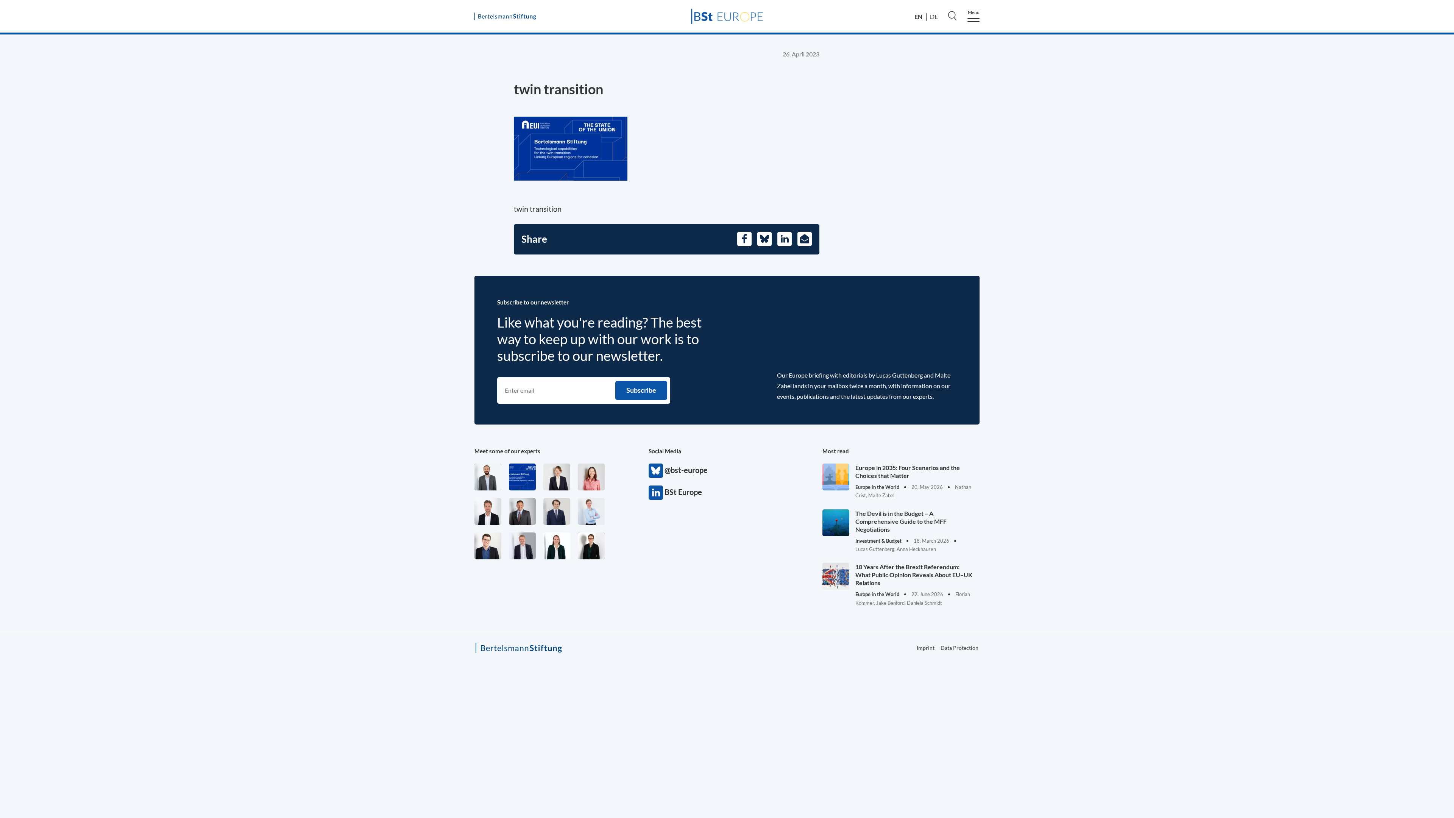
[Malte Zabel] (522, 545)
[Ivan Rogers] (522, 477)
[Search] (952, 15)
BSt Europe (656, 492)
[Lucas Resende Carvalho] (487, 511)
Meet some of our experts (507, 451)
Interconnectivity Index (1213, 252)
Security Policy (1184, 119)
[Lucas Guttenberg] (487, 477)
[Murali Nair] (522, 511)
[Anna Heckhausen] (591, 545)
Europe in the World (1193, 135)
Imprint (1162, 335)
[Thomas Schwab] (487, 545)
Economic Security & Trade (1203, 103)
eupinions (1176, 235)
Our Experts (1180, 204)
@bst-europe (656, 471)
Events (1171, 282)
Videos (1171, 298)
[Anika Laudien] (556, 477)
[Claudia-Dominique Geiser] (556, 545)
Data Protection (1246, 335)
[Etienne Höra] (556, 511)
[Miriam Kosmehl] (591, 477)
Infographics (1180, 267)
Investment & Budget (1194, 87)
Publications (1180, 220)
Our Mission (1180, 189)
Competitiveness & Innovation (1209, 151)
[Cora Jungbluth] (591, 511)
